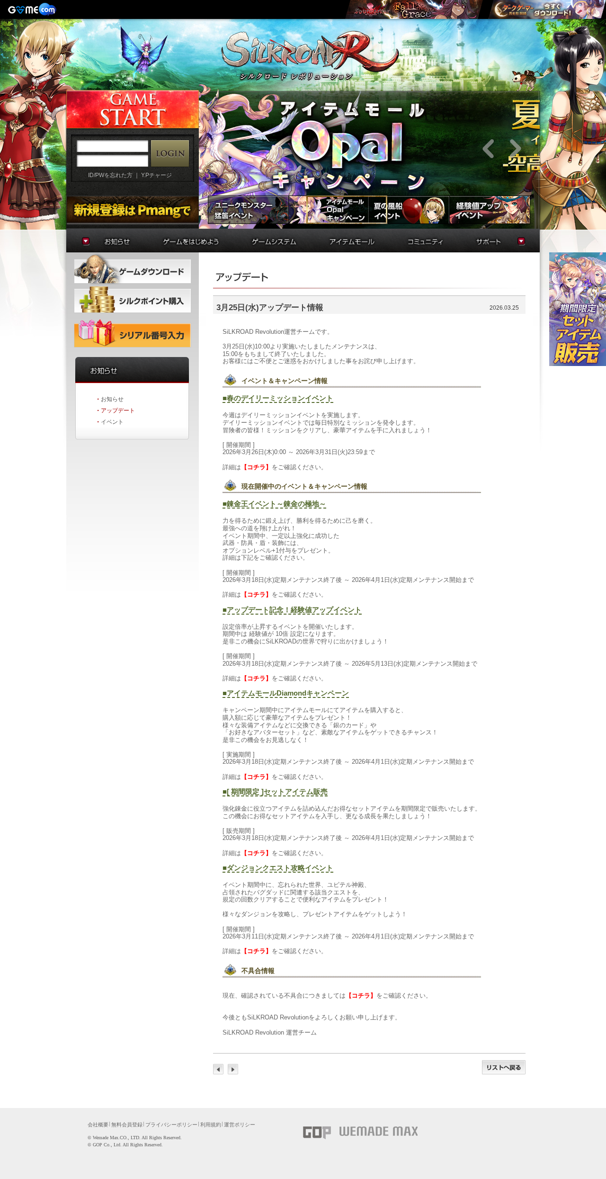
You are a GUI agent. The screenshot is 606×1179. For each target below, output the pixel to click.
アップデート (118, 410)
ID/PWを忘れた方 (110, 175)
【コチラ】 (256, 467)
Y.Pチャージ (156, 175)
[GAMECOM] (33, 9)
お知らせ (112, 399)
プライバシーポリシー (171, 1124)
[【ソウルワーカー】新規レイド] (414, 9)
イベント (112, 422)
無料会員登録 (127, 1124)
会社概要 (98, 1124)
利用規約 (210, 1124)
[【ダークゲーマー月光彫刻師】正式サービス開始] (547, 9)
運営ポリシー (239, 1124)
